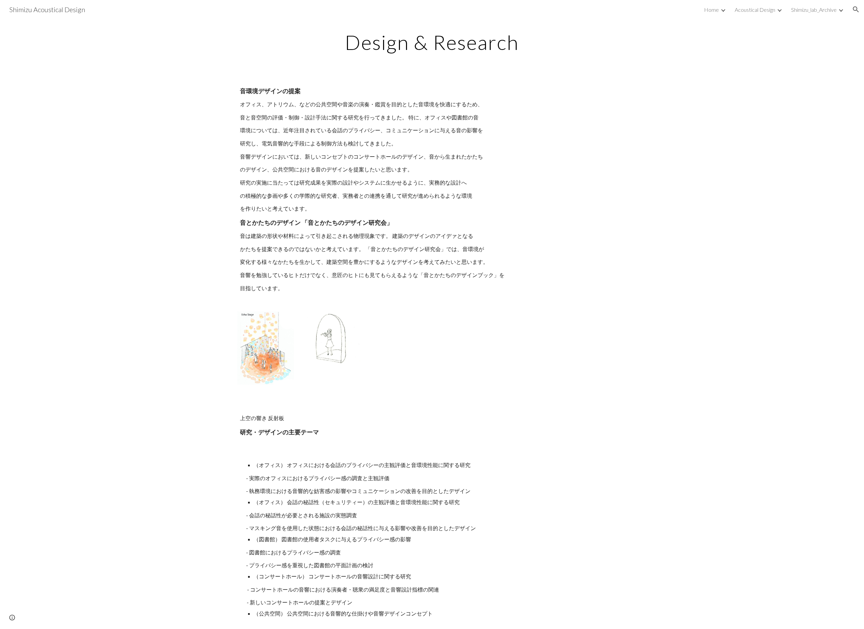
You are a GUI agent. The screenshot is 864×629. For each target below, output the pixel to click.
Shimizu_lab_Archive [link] (814, 9)
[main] (432, 42)
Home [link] (711, 9)
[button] (856, 9)
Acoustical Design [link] (755, 9)
